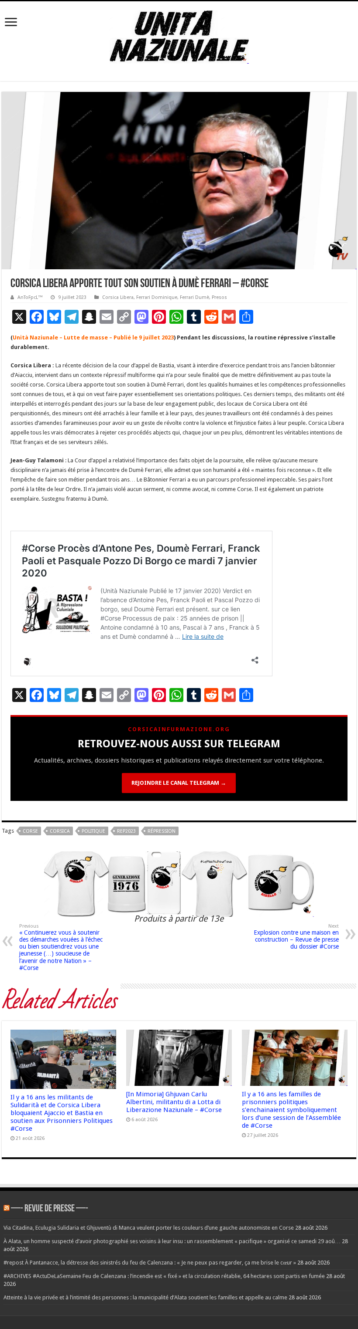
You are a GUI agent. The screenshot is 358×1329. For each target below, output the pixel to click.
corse (30, 831)
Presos (219, 297)
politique (93, 831)
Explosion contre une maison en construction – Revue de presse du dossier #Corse (296, 936)
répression (162, 831)
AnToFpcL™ (30, 297)
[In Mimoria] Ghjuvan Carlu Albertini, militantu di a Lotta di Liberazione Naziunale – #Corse (174, 1102)
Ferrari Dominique (156, 297)
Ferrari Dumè (194, 297)
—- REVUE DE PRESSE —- (49, 1209)
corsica (60, 831)
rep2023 (126, 831)
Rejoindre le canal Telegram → (178, 783)
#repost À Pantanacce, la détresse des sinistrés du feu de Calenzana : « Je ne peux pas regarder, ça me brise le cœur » (149, 1262)
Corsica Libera (118, 297)
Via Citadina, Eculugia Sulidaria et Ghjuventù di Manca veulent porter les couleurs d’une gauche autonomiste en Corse (148, 1227)
